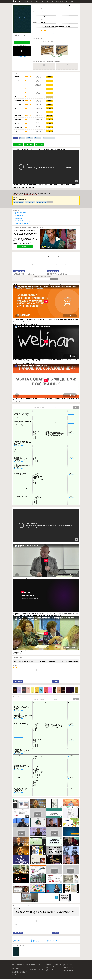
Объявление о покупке (20, 212)
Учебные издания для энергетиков (36, 969)
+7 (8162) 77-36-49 (71, 432)
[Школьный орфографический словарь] (32, 690)
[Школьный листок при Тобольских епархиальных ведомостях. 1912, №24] (59, 690)
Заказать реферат (18, 144)
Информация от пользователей (22, 221)
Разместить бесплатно (53, 271)
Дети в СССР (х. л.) (49, 963)
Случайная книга (59, 1)
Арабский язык (32, 966)
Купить (21, 42)
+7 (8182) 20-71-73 (71, 422)
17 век (32, 1)
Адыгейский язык (32, 963)
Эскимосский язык (49, 969)
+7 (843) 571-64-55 (71, 485)
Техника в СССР (15, 974)
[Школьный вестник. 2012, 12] (72, 690)
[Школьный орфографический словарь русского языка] (19, 690)
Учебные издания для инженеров (36, 967)
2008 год (16, 939)
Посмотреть (50, 76)
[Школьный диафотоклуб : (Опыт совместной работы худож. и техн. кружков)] (63, 690)
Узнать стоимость (29, 144)
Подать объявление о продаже (54, 256)
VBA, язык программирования (69, 971)
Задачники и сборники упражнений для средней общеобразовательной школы (20, 963)
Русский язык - (50, 939)
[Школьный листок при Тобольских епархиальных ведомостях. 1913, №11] (28, 690)
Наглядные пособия (67, 968)
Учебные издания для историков (52, 967)
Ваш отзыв (15, 665)
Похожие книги (18, 218)
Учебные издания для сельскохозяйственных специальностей (20, 966)
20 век (46, 1)
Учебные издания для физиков (52, 966)
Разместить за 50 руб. (19, 271)
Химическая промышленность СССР (53, 964)
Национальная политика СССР (69, 970)
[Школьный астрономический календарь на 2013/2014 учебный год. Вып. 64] (37, 690)
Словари (33, 940)
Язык (48, 941)
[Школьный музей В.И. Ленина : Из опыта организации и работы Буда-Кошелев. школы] (54, 690)
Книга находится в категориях (22, 223)
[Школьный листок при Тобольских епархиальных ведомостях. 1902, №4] (50, 690)
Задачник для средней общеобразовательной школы (69, 965)
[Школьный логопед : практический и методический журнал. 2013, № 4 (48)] (45, 690)
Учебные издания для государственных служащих (37, 971)
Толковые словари (35, 941)
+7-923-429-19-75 (71, 413)
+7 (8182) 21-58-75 (71, 421)
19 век (41, 1)
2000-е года (17, 940)
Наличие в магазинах (20, 220)
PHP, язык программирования (35, 964)
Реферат (43, 33)
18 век (37, 1)
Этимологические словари (53, 940)
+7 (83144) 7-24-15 (71, 441)
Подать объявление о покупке (20, 256)
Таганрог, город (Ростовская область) (70, 963)
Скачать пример (39, 144)
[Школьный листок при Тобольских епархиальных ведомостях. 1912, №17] (68, 690)
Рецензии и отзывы (19, 217)
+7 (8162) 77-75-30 (71, 431)
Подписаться (54, 279)
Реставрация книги (45, 44)
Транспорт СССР (15, 968)
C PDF (66, 1)
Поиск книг (26, 1)
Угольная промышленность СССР (19, 970)
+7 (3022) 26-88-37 (71, 496)
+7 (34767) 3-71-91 (71, 457)
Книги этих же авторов (20, 213)
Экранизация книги (21, 56)
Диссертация (60, 33)
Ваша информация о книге (19, 919)
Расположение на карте (18, 418)
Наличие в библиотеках (20, 215)
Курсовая (48, 33)
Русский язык (34, 939)
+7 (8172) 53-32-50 (71, 463)
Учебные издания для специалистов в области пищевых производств (19, 972)
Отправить (55, 681)
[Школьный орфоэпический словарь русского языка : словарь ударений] (76, 690)
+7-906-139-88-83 (71, 473)
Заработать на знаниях (48, 137)
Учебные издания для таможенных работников (53, 971)
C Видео (71, 1)
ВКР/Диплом (54, 33)
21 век (51, 1)
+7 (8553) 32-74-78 (71, 447)
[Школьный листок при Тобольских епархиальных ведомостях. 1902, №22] (24, 690)
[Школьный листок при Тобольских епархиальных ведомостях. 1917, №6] (15, 690)
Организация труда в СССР (68, 967)
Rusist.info (17, 1)
